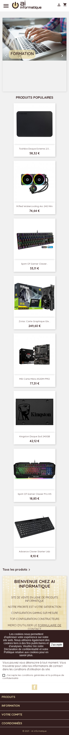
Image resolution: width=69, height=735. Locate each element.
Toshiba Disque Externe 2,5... (34, 148)
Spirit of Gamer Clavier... (34, 263)
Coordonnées (12, 723)
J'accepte (56, 644)
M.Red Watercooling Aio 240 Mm (34, 206)
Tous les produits (17, 570)
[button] (7, 55)
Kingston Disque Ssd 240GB (34, 436)
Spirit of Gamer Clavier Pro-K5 (34, 493)
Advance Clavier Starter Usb (34, 551)
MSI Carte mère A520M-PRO (34, 378)
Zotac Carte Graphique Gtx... (34, 321)
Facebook (34, 687)
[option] (34, 55)
